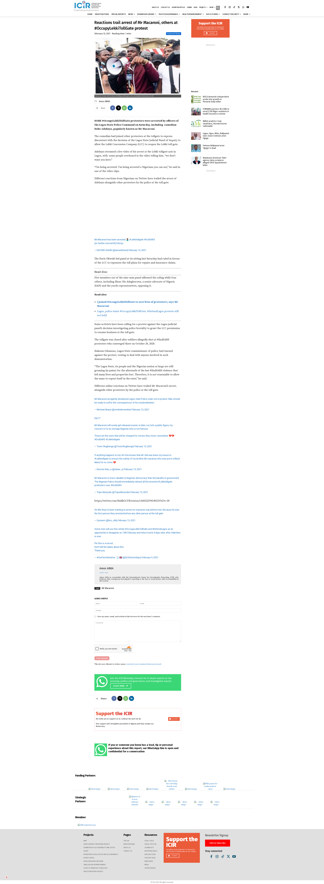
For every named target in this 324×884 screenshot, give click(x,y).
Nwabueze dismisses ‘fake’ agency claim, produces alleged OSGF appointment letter (214, 161)
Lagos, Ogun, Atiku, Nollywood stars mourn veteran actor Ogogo (216, 135)
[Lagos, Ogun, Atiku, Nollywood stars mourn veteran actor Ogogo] (196, 136)
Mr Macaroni (108, 588)
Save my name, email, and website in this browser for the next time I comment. (128, 616)
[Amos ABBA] (96, 101)
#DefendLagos (159, 529)
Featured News (173, 33)
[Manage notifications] (7, 877)
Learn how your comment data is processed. (143, 664)
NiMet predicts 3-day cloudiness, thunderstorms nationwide (215, 123)
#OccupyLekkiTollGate (136, 529)
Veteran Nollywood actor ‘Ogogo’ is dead (214, 146)
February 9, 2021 (150, 557)
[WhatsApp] (243, 7)
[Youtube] (248, 7)
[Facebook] (225, 7)
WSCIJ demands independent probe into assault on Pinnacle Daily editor (216, 99)
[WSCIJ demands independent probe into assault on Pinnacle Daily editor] (196, 99)
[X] (238, 7)
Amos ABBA (104, 101)
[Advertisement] (137, 211)
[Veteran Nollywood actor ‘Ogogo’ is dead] (196, 148)
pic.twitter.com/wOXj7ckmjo (108, 243)
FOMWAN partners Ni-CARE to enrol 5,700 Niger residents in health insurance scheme (216, 111)
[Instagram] (229, 7)
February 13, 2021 (137, 250)
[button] (218, 8)
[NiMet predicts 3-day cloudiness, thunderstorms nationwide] (196, 124)
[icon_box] (138, 681)
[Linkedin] (130, 107)
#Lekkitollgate (136, 239)
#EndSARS (149, 239)
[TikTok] (234, 7)
